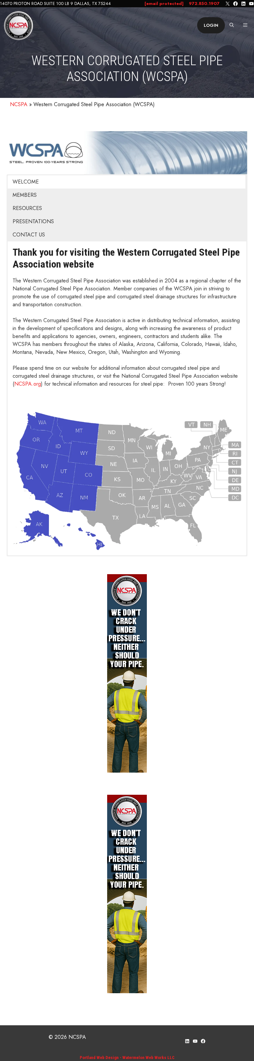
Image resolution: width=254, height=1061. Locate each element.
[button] (231, 25)
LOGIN (211, 25)
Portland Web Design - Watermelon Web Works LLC (127, 1057)
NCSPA (18, 104)
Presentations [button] (33, 221)
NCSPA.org (27, 384)
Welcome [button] (26, 182)
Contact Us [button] (29, 234)
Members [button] (25, 195)
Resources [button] (27, 208)
